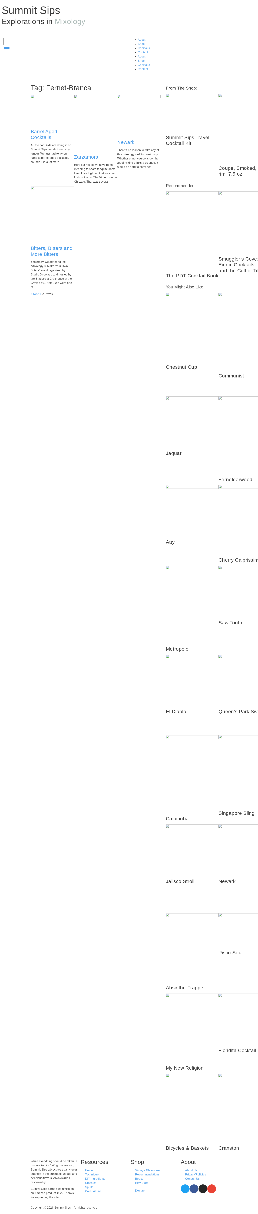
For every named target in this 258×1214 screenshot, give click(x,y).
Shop (141, 43)
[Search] (7, 48)
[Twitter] (185, 1188)
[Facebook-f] (194, 1188)
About (141, 39)
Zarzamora (86, 157)
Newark (125, 142)
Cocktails (144, 48)
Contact (143, 52)
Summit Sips (31, 10)
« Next (35, 293)
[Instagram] (203, 1188)
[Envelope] (211, 1188)
